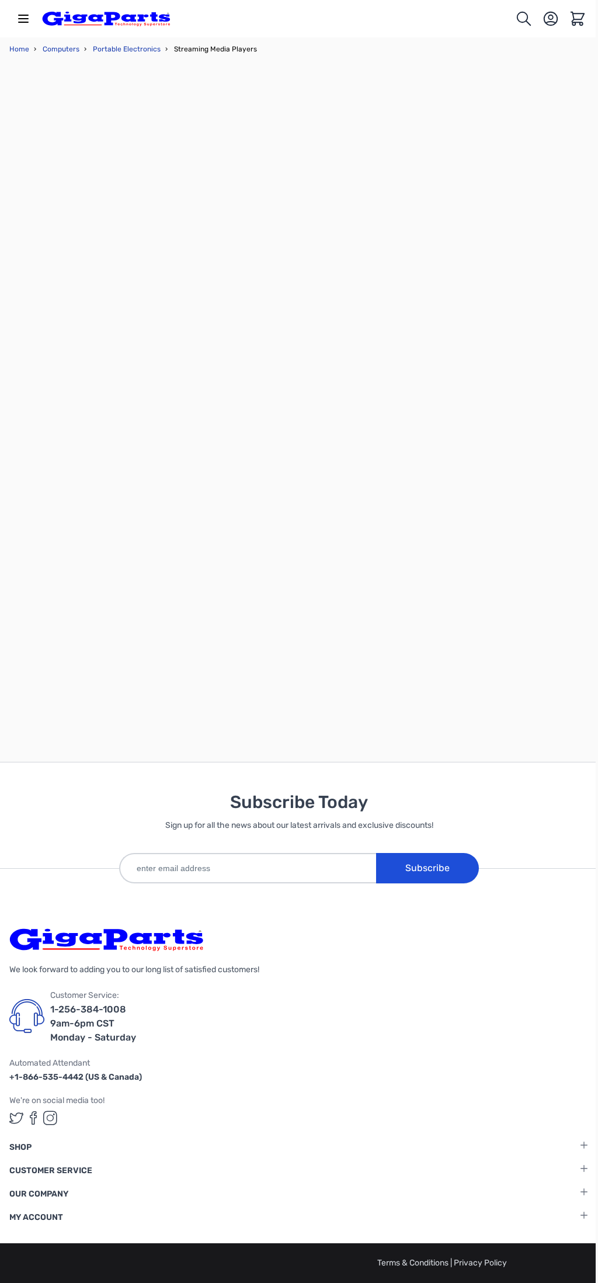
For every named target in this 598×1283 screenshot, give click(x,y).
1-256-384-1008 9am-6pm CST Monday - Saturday (93, 1023)
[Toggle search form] (524, 18)
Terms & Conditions (413, 1263)
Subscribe (427, 867)
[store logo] (106, 18)
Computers (61, 49)
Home (19, 49)
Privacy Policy (480, 1263)
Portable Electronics (127, 49)
